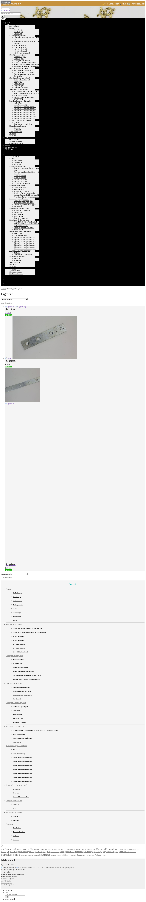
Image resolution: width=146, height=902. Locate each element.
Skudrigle (36, 855)
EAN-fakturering (11, 147)
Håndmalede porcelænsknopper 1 (25, 107)
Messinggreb (33, 852)
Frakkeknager (18, 30)
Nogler (96, 852)
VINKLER (17, 130)
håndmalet (48, 849)
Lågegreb (18, 852)
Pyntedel (23, 855)
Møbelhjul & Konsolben (14, 812)
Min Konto (9, 149)
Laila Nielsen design (20, 105)
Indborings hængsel (73, 849)
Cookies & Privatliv (16, 143)
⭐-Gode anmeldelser (110, 4)
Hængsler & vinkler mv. (17, 126)
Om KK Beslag (14, 139)
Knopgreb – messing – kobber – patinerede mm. (27, 628)
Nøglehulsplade (123, 852)
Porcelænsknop (10, 854)
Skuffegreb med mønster (22, 61)
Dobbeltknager (17, 601)
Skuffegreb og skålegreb (22, 80)
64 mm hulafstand (20, 45)
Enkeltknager (18, 32)
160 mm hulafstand (20, 51)
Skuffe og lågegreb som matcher (24, 62)
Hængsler (17, 128)
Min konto (8, 890)
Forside (7, 22)
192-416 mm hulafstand (22, 53)
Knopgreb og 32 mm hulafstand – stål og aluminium (29, 632)
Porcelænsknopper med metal (24, 72)
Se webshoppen (6, 883)
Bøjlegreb (26, 849)
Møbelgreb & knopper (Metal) (19, 78)
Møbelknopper (19, 84)
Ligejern (12, 852)
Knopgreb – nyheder (21, 87)
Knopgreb (100, 849)
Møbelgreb (64, 852)
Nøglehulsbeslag (109, 852)
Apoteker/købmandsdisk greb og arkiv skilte (29, 64)
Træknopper (17, 789)
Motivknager (18, 34)
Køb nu (8, 315)
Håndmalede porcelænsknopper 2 (25, 109)
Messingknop (42, 852)
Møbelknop (80, 852)
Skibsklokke (29, 855)
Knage (93, 849)
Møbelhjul (16, 820)
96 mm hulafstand (20, 47)
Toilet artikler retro (15, 132)
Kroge (15, 620)
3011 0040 (125, 4)
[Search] (2, 16)
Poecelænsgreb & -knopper (18, 68)
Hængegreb (18, 82)
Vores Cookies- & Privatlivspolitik (12, 874)
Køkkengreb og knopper (17, 36)
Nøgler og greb (19, 86)
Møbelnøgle (89, 852)
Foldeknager (17, 609)
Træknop (98, 855)
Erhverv (8, 145)
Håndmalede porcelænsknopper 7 (25, 118)
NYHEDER (18, 103)
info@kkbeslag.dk (138, 4)
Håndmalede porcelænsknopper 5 (25, 114)
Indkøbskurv (10, 899)
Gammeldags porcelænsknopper (24, 74)
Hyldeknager (17, 612)
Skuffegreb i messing (56, 855)
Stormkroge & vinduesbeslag (19, 89)
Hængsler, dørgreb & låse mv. (24, 97)
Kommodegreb (112, 849)
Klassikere (9, 824)
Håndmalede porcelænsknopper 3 (25, 111)
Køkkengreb (5, 852)
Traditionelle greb (20, 57)
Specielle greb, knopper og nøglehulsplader (28, 66)
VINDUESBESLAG (21, 95)
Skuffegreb (45, 854)
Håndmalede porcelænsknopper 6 (25, 116)
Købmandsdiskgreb (134, 849)
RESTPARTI (18, 99)
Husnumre (12, 136)
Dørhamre (12, 134)
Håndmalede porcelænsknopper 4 (25, 112)
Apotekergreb (10, 849)
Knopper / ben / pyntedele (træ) (20, 120)
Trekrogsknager (18, 605)
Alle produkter (14, 26)
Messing (25, 852)
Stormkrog (73, 855)
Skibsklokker (17, 828)
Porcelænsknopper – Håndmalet (20, 101)
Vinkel (104, 855)
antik (2, 849)
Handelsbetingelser (15, 141)
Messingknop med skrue (53, 852)
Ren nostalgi (18, 76)
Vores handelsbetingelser (9, 876)
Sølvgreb (80, 855)
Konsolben (16, 816)
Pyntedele (17, 122)
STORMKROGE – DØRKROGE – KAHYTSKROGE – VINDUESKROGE (28, 92)
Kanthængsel (86, 849)
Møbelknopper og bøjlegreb (23, 70)
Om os (7, 137)
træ (84, 855)
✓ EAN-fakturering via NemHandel (13, 869)
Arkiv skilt (19, 849)
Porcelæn (133, 852)
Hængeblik (54, 849)
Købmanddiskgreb (124, 849)
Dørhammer (35, 849)
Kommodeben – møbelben (23, 124)
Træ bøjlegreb (90, 855)
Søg (6, 892)
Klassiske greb (19, 59)
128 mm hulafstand (20, 49)
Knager (11, 28)
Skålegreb (66, 855)
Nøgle (100, 852)
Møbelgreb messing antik (17, 55)
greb (42, 849)
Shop (7, 24)
